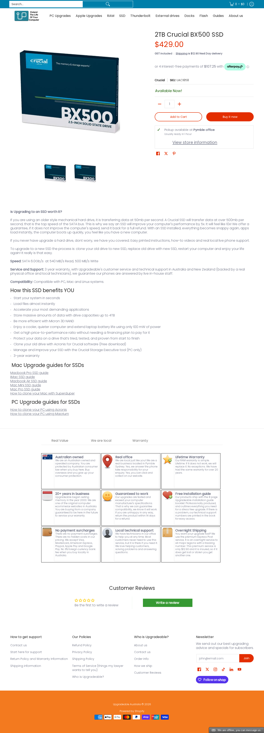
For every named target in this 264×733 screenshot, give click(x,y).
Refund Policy (82, 645)
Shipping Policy (83, 659)
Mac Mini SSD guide (25, 385)
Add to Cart (178, 117)
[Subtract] (160, 104)
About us (140, 645)
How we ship (143, 666)
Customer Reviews (147, 673)
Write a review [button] (167, 602)
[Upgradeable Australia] (26, 15)
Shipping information (25, 666)
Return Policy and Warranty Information (39, 659)
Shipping (181, 53)
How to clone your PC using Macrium (39, 413)
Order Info (141, 659)
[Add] (179, 104)
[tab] (59, 441)
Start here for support (26, 652)
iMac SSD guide (22, 377)
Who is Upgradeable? (88, 677)
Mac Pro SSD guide (25, 389)
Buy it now (230, 117)
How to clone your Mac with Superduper (42, 393)
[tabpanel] (132, 504)
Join (246, 658)
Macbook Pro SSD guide (29, 372)
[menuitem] (237, 4)
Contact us (18, 645)
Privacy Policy (82, 652)
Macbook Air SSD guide (28, 381)
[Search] (108, 4)
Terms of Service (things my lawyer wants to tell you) (97, 668)
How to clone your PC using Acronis (38, 409)
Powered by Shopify (132, 711)
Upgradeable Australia (127, 704)
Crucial (160, 80)
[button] (158, 153)
